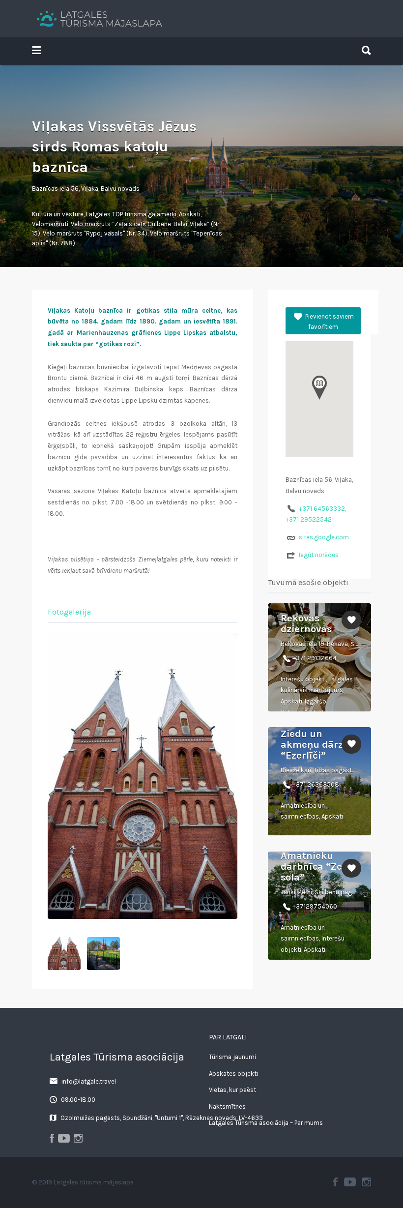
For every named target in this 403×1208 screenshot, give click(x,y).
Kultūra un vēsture (58, 214)
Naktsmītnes (227, 1106)
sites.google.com (324, 537)
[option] (142, 776)
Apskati (190, 214)
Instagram (366, 1182)
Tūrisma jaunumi (232, 1057)
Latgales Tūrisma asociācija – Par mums (266, 1122)
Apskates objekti (233, 1073)
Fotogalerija (69, 612)
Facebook (335, 1182)
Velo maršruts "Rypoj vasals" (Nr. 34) (95, 233)
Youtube (350, 1182)
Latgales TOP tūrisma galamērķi (131, 214)
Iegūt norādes (319, 555)
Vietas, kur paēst (232, 1089)
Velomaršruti (50, 224)
